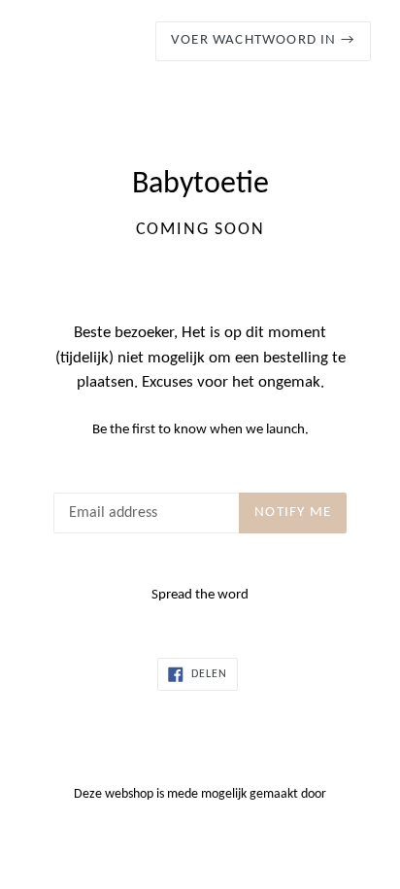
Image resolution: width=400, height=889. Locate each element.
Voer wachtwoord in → (263, 40)
